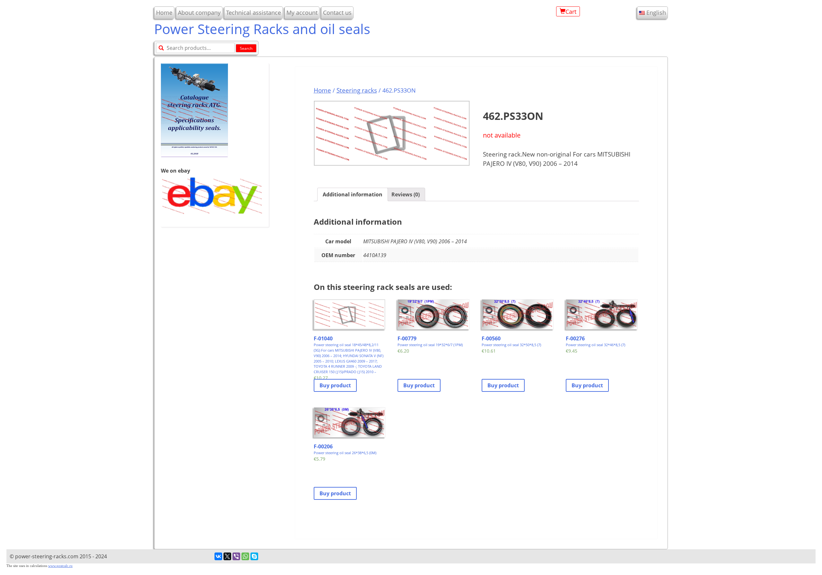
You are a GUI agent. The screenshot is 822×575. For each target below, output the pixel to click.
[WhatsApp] (245, 556)
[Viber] (236, 556)
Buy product (335, 385)
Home (164, 12)
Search (246, 48)
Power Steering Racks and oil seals (262, 29)
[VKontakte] (218, 556)
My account (302, 12)
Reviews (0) (405, 194)
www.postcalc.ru (60, 566)
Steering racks (357, 90)
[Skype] (254, 556)
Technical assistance (253, 12)
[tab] (352, 194)
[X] (227, 556)
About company (199, 12)
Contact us (337, 12)
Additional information (352, 194)
